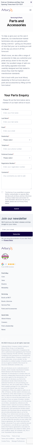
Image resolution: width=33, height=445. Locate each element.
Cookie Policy (5, 441)
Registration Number (8, 163)
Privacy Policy (5, 436)
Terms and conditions (7, 438)
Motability (4, 288)
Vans (3, 280)
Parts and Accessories (9, 309)
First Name (5, 109)
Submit (16, 209)
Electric (4, 284)
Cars (3, 277)
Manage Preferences (18, 441)
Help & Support (21, 438)
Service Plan (5, 305)
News (3, 329)
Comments (5, 172)
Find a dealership (7, 326)
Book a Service (6, 301)
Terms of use (16, 436)
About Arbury (6, 318)
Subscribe (16, 234)
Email (3, 127)
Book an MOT (6, 298)
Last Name (5, 118)
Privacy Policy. (8, 240)
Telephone (5, 145)
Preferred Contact (7, 154)
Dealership (5, 136)
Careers (4, 322)
